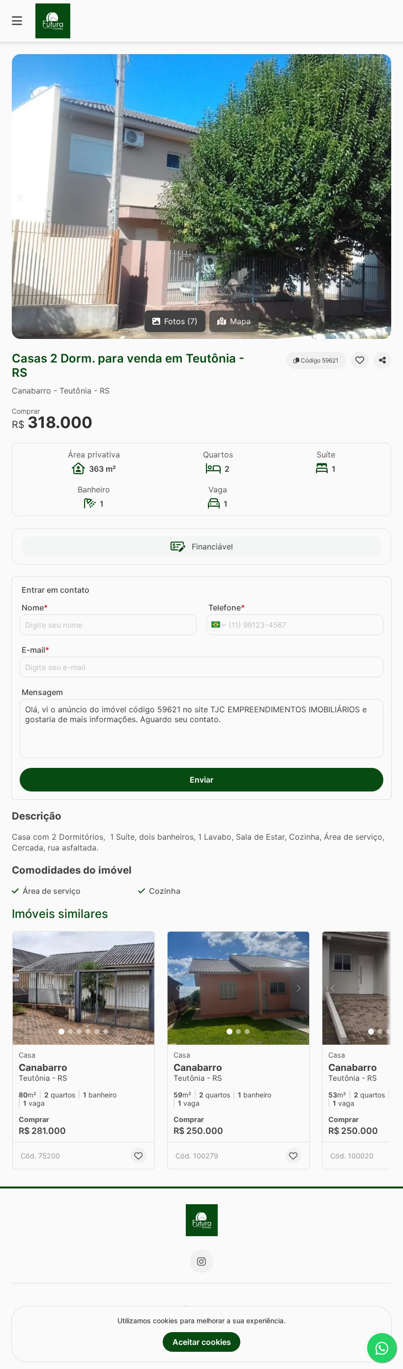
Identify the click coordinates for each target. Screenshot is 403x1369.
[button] (201, 196)
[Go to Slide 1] (61, 1031)
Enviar (201, 780)
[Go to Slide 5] (96, 1031)
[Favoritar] (360, 360)
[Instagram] (201, 1261)
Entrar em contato (55, 590)
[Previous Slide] (20, 196)
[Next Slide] (382, 196)
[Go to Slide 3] (79, 1031)
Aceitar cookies (202, 1342)
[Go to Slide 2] (70, 1031)
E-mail (35, 650)
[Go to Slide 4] (88, 1031)
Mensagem (42, 692)
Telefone (226, 607)
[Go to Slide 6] (105, 1031)
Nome (35, 607)
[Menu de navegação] (17, 21)
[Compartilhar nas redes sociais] (382, 360)
